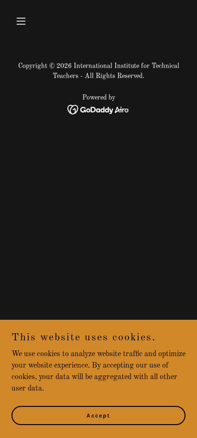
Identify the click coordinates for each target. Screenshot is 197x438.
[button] (24, 21)
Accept (98, 415)
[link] (98, 109)
